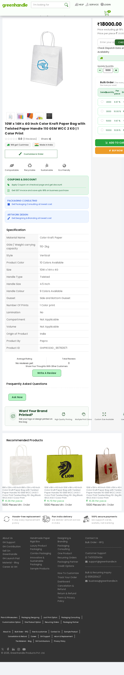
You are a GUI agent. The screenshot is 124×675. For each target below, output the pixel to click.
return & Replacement (63, 636)
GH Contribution (12, 546)
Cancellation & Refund (17, 636)
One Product (65, 553)
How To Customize (68, 573)
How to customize (39, 632)
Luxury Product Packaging (38, 547)
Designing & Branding (64, 539)
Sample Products (39, 568)
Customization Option (11, 622)
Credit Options (66, 566)
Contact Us (91, 538)
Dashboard (64, 581)
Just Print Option (50, 617)
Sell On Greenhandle (10, 552)
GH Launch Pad (11, 558)
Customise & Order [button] (33, 154)
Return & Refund (67, 593)
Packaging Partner (68, 561)
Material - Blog (11, 562)
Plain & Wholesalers (9, 617)
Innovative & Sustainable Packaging (37, 561)
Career (33, 636)
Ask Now (17, 397)
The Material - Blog (23, 641)
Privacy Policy (59, 641)
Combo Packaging (40, 553)
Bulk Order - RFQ (94, 542)
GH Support (9, 542)
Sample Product (71, 632)
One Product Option (33, 622)
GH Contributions (43, 641)
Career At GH (10, 566)
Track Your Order (67, 577)
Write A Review (46, 373)
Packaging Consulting (64, 547)
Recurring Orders (67, 557)
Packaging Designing (30, 617)
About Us (8, 538)
